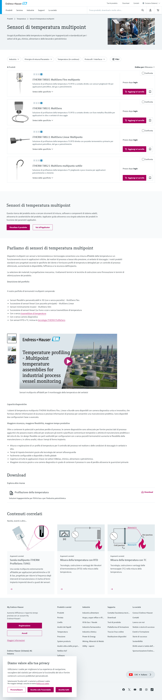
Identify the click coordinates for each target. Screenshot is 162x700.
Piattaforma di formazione (118, 627)
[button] (43, 91)
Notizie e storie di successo (144, 627)
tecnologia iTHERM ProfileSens (51, 320)
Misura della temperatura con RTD (79, 560)
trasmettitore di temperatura (33, 313)
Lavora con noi (139, 622)
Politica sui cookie (42, 683)
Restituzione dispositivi (117, 636)
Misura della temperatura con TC (128, 560)
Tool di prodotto (112, 3)
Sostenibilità (138, 641)
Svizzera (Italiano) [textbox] (151, 3)
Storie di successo (140, 636)
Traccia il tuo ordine (116, 632)
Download (125, 3)
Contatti (136, 3)
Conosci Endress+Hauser (143, 613)
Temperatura (21, 19)
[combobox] (152, 3)
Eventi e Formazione (141, 632)
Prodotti (10, 19)
